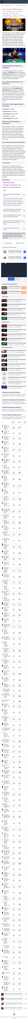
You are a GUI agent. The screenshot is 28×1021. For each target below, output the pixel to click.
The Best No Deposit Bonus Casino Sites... (7, 432)
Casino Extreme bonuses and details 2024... (7, 598)
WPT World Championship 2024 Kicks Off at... (7, 816)
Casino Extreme (11, 301)
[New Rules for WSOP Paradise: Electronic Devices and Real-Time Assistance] (4, 355)
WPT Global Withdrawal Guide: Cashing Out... (6, 485)
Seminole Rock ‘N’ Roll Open (19, 352)
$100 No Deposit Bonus (12, 314)
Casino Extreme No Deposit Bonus (14, 370)
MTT (21, 388)
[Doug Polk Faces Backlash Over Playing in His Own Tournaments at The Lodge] (4, 364)
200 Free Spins (10, 319)
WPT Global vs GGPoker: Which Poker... (6, 620)
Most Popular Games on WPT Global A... (7, 777)
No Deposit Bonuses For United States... (6, 558)
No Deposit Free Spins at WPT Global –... (7, 576)
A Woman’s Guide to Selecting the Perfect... (7, 829)
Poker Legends (14, 104)
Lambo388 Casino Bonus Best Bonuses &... (7, 952)
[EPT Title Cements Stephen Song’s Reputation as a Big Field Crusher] (4, 360)
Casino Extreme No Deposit (6, 909)
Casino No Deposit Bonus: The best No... (6, 498)
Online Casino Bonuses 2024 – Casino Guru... (7, 626)
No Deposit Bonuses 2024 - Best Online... (7, 540)
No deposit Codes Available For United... (6, 615)
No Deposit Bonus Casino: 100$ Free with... (6, 593)
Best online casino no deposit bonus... (6, 841)
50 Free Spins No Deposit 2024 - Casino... (7, 919)
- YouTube (7, 972)
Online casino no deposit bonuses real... (7, 868)
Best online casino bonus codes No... (7, 946)
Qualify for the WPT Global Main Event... (6, 667)
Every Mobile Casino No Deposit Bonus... (6, 455)
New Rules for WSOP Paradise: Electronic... (6, 988)
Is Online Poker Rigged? (6, 761)
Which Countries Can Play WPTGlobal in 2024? (20, 243)
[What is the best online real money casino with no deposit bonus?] (4, 373)
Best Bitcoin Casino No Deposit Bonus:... (6, 788)
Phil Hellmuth (13, 185)
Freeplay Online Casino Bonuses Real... (6, 941)
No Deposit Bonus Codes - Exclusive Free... (7, 794)
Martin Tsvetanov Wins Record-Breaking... (7, 527)
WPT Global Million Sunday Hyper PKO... (6, 968)
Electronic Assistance (15, 356)
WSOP (9, 356)
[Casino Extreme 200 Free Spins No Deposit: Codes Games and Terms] (4, 318)
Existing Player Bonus (12, 310)
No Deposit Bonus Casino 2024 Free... (7, 983)
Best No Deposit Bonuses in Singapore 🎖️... (6, 632)
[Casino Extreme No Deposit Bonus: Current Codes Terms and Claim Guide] (4, 300)
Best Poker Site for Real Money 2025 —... (6, 863)
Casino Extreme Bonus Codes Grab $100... (7, 805)
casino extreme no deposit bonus (8, 5)
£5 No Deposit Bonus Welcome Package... (6, 644)
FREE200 (22, 319)
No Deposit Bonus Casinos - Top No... (7, 705)
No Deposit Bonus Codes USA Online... (7, 638)
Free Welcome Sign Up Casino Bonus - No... (7, 735)
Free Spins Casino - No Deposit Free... (6, 892)
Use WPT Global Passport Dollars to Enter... (6, 823)
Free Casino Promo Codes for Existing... (7, 929)
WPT (12, 352)
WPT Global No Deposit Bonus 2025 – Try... (7, 914)
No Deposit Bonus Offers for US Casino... (7, 756)
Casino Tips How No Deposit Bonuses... (6, 582)
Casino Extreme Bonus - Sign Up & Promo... (7, 467)
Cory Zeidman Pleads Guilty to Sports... (7, 685)
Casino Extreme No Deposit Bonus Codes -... (6, 504)
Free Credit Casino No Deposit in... (6, 740)
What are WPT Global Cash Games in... (6, 746)
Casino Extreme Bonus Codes (13, 306)
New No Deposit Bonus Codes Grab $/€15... (6, 847)
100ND (18, 314)
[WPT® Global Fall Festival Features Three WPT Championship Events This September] (4, 387)
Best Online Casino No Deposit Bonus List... (6, 650)
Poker (9, 352)
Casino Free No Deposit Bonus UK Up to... (7, 782)
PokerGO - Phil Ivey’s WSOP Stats (11, 187)
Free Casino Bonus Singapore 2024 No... (6, 609)
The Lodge (18, 365)
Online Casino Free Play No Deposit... (6, 427)
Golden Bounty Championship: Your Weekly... (6, 690)
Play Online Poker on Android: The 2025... (7, 443)
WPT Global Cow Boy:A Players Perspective (6, 552)
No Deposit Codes (23, 306)
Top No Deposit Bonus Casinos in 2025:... (6, 479)
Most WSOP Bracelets (12, 66)
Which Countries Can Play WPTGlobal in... (6, 492)
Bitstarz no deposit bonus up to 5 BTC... (6, 962)
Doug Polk (13, 365)
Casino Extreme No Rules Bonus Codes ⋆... (6, 522)
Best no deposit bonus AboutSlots (6, 587)
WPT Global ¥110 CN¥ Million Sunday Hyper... (6, 570)
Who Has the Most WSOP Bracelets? (21, 5)
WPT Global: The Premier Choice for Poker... (6, 461)
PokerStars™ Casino (7, 700)
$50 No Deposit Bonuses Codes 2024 (6, 898)
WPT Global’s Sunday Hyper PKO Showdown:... (7, 852)
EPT (9, 361)
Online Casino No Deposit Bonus (14, 379)
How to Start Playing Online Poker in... (7, 564)
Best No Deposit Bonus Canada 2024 (7, 903)
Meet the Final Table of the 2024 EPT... (7, 880)
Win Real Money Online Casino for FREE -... (6, 712)
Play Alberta (6, 957)
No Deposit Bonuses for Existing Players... (6, 516)
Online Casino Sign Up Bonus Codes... (6, 661)
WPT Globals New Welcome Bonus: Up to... (6, 673)
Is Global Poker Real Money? (8, 243)
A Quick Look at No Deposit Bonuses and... (7, 511)
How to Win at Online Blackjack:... (6, 604)
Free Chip (24, 301)
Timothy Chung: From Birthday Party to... (7, 874)
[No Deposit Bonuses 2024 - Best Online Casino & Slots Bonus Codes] (4, 378)
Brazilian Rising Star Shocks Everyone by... (7, 799)
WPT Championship (11, 388)
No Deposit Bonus (18, 301)
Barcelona (13, 361)
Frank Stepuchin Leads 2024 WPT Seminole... (6, 835)
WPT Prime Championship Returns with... (7, 925)
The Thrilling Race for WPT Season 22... (7, 858)
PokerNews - (6, 185)
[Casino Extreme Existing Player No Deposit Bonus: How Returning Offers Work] (4, 309)
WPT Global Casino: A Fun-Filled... (6, 438)
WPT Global (18, 388)
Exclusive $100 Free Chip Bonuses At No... (7, 655)
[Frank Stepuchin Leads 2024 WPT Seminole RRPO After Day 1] (4, 351)
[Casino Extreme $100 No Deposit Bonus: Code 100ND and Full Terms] (4, 313)
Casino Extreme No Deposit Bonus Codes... (6, 546)
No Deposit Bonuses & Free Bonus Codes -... (6, 679)
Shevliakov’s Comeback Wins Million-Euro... (7, 472)
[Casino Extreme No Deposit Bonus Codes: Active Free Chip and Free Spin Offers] (4, 305)
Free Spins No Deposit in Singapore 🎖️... (7, 934)
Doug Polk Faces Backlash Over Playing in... (6, 886)
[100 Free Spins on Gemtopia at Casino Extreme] (4, 369)
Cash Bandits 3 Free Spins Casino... (7, 729)
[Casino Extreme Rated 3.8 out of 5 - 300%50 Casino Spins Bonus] (4, 382)
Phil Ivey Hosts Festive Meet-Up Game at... (7, 978)
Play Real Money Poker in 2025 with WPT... (6, 811)
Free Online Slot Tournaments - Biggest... (7, 766)
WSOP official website (8, 182)
